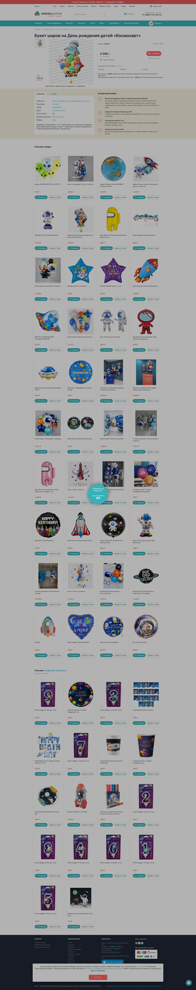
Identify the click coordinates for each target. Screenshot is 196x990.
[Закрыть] (107, 485)
